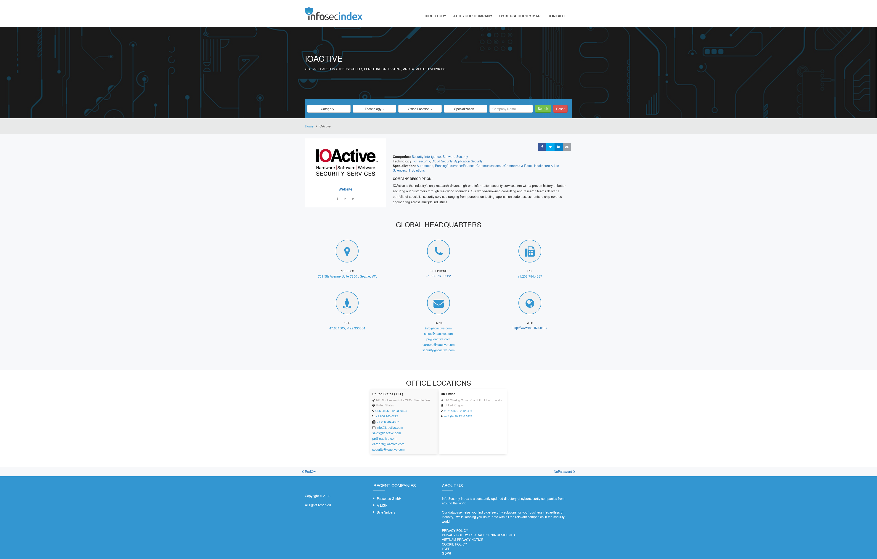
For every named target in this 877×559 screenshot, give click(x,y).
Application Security (468, 161)
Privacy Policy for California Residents (478, 535)
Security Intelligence (426, 156)
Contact (556, 16)
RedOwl (310, 471)
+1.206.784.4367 (530, 276)
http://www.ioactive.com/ (529, 327)
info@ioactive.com (438, 328)
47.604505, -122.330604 (347, 328)
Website (345, 189)
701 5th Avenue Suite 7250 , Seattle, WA (347, 276)
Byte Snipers (386, 512)
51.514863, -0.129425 (458, 410)
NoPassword (563, 471)
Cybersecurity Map (520, 16)
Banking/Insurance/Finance (455, 165)
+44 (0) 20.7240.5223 (458, 416)
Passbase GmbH (389, 498)
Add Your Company (472, 16)
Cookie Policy (454, 544)
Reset (560, 108)
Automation (425, 165)
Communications (488, 165)
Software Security (455, 156)
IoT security (421, 161)
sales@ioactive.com (438, 333)
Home (309, 126)
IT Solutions (416, 170)
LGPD (446, 548)
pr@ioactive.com (438, 339)
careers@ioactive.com (439, 344)
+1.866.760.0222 (438, 275)
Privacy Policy (455, 530)
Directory (435, 16)
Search (543, 108)
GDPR (446, 553)
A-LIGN (382, 505)
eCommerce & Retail (517, 165)
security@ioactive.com (438, 350)
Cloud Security (442, 161)
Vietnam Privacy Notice (462, 539)
